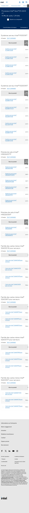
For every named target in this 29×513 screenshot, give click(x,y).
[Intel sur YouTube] (13, 451)
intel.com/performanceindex (7, 477)
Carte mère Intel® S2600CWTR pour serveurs (14, 277)
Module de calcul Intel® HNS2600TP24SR (11, 181)
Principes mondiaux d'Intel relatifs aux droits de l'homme (13, 481)
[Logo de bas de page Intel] (4, 498)
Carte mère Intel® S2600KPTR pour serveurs (13, 312)
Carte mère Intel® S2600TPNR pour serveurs (13, 353)
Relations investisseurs (7, 434)
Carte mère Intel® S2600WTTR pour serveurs (14, 406)
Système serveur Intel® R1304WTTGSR (11, 73)
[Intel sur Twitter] (5, 451)
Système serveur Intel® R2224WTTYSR (11, 116)
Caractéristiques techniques (10, 27)
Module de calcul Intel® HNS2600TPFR (11, 194)
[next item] (28, 5)
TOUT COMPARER (11, 38)
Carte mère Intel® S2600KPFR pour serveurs (13, 326)
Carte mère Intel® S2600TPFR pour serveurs (13, 359)
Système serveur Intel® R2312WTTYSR (11, 124)
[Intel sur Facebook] (2, 451)
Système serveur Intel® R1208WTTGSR (11, 57)
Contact (3, 438)
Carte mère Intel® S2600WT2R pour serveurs (14, 400)
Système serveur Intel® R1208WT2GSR (11, 65)
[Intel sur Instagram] (17, 451)
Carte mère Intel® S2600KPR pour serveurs (13, 319)
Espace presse (5, 441)
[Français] (23, 2)
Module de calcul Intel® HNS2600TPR (11, 201)
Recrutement (5, 445)
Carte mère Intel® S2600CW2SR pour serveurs (13, 285)
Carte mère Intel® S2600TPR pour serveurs (13, 366)
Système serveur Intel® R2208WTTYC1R (11, 107)
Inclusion (3, 430)
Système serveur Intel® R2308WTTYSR (11, 132)
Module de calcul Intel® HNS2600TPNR (11, 167)
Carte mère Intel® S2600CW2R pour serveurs (14, 261)
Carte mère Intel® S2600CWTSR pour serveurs (13, 269)
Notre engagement (6, 427)
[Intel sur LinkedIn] (9, 451)
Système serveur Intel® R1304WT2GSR (11, 49)
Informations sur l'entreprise (9, 423)
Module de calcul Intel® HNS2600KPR (11, 228)
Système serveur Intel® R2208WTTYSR (11, 99)
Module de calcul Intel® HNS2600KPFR (11, 234)
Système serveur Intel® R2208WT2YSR (11, 140)
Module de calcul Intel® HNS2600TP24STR (11, 174)
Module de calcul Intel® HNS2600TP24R (11, 187)
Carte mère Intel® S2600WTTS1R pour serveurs (13, 393)
